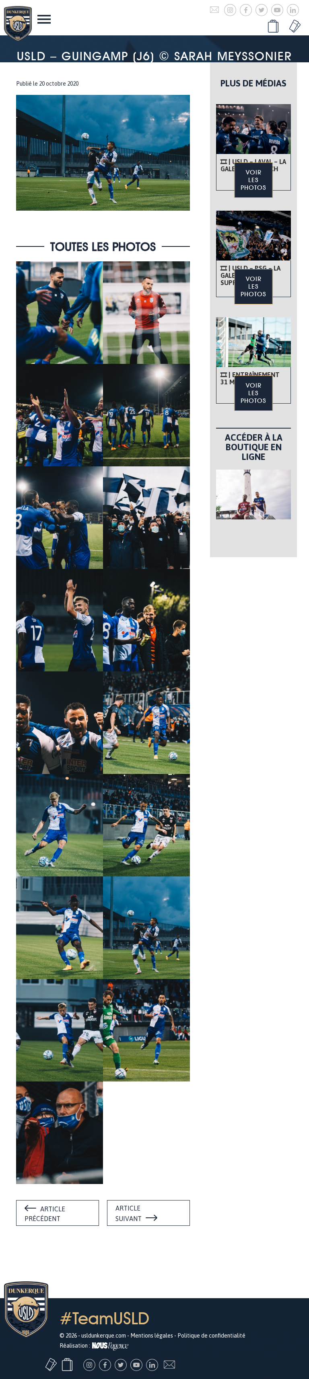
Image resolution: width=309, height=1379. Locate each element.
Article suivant (128, 1213)
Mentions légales (151, 1335)
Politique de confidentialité (211, 1335)
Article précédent (45, 1213)
